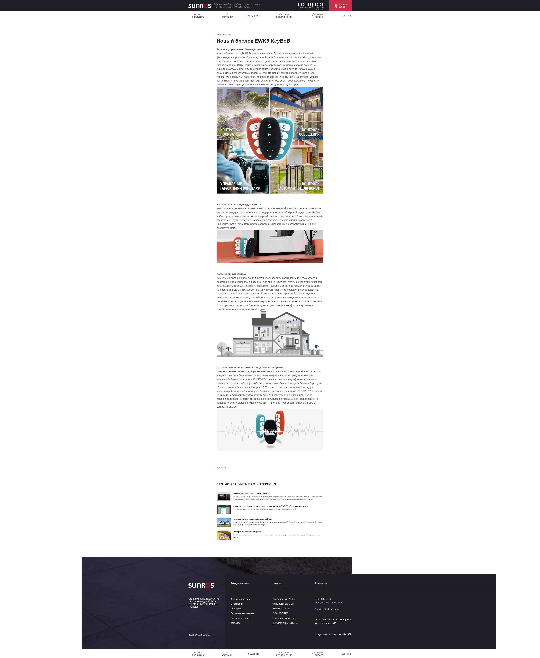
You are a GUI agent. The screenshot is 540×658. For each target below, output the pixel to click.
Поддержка (236, 608)
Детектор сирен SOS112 (285, 623)
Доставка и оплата (240, 618)
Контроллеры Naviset (284, 618)
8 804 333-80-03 (311, 4)
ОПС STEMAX (280, 613)
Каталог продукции (240, 599)
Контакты (235, 623)
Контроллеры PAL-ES (284, 599)
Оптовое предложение (242, 613)
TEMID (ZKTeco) (281, 608)
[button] (340, 5)
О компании (237, 604)
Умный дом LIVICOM (283, 604)
